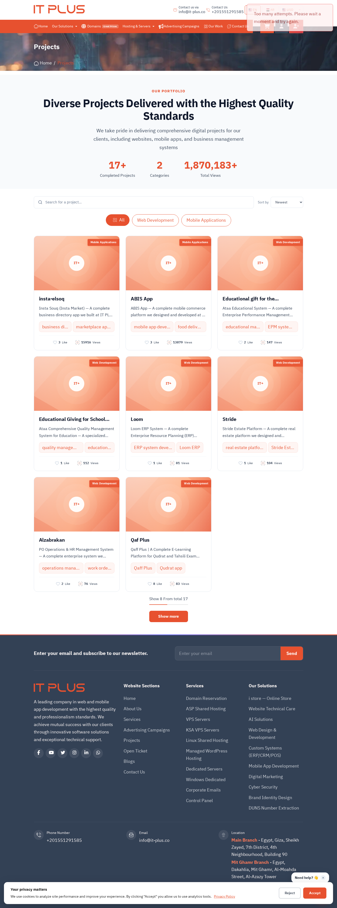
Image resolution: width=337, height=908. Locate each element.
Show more (168, 616)
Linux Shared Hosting (207, 740)
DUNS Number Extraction (274, 808)
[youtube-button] (51, 753)
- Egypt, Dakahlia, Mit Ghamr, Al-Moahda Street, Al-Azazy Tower (263, 869)
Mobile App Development (274, 766)
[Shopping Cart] (267, 26)
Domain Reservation (206, 698)
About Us (133, 708)
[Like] (55, 342)
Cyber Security (263, 787)
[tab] (118, 220)
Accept (314, 893)
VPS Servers (198, 719)
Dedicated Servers (204, 769)
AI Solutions (261, 719)
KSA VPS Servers (202, 730)
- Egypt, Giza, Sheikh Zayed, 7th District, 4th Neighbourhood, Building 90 (265, 847)
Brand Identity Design (270, 797)
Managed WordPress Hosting (206, 755)
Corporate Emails (203, 790)
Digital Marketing (266, 776)
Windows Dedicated (205, 779)
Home (130, 698)
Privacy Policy (224, 896)
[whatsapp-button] (98, 753)
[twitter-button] (62, 753)
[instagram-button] (74, 753)
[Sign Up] (296, 26)
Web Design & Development (262, 734)
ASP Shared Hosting (206, 708)
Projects (132, 740)
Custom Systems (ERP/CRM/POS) (265, 752)
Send (291, 653)
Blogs (129, 761)
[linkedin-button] (86, 753)
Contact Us (134, 772)
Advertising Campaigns (147, 730)
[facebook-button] (39, 753)
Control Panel (199, 800)
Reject (290, 893)
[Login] (281, 26)
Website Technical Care (272, 708)
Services (132, 719)
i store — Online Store (270, 698)
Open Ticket (135, 751)
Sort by (263, 202)
